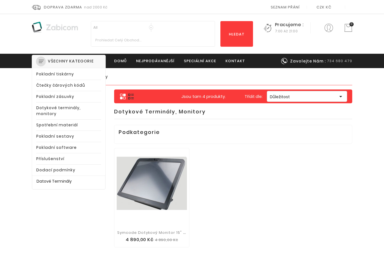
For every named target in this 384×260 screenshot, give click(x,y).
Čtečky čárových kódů (60, 85)
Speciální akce (200, 61)
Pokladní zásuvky (55, 96)
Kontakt (235, 61)
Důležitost (307, 96)
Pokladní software (56, 147)
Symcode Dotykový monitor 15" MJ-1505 (158, 232)
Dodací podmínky (55, 170)
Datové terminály (54, 181)
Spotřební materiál (57, 125)
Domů (120, 61)
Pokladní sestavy (55, 136)
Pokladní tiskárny (55, 74)
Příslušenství (50, 159)
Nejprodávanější (155, 61)
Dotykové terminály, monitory (58, 110)
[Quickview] (151, 241)
